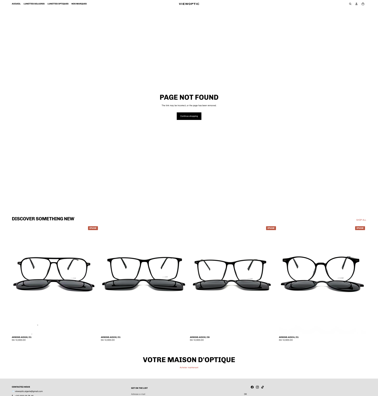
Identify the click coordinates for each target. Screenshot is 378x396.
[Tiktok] (262, 387)
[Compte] (356, 4)
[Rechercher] (350, 4)
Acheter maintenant (189, 367)
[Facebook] (252, 387)
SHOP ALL (361, 220)
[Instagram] (257, 387)
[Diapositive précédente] (16, 279)
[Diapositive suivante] (94, 279)
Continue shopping (189, 116)
